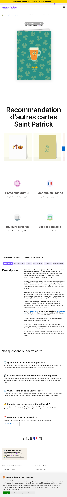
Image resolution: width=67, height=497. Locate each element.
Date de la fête (37, 263)
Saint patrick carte (14, 15)
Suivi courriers (17, 466)
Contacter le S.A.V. (11, 424)
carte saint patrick (33, 311)
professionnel (61, 4)
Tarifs (29, 263)
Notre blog (38, 466)
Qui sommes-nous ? (41, 469)
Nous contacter (7, 466)
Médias (44, 466)
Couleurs (48, 263)
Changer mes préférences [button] (26, 493)
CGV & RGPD (6, 469)
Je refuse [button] (14, 493)
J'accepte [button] (6, 493)
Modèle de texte (58, 263)
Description (8, 263)
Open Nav (64, 7)
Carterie (7, 15)
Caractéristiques (19, 263)
